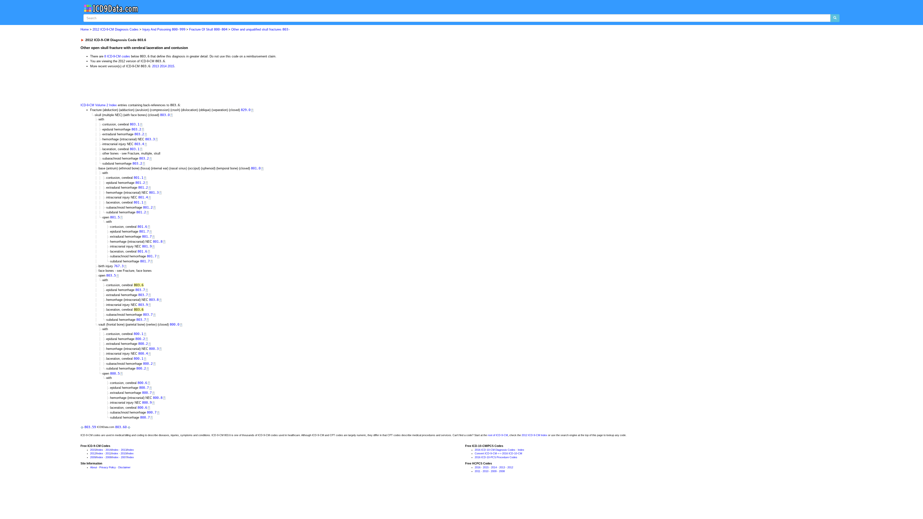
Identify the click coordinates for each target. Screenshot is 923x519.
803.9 (143, 305)
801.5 (115, 217)
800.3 (154, 349)
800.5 (115, 373)
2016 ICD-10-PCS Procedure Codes (496, 457)
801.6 (142, 227)
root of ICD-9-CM (498, 435)
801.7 (144, 231)
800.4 (143, 353)
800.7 (144, 387)
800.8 (157, 398)
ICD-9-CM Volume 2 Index (99, 105)
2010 (123, 453)
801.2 (140, 183)
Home (85, 29)
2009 (93, 457)
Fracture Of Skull (208, 29)
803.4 (139, 144)
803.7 (140, 290)
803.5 (111, 275)
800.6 (142, 383)
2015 (171, 66)
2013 (155, 66)
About (93, 467)
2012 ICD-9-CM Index (534, 435)
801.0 (256, 168)
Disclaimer (124, 467)
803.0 (165, 115)
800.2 (140, 339)
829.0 (245, 110)
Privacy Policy (107, 467)
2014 (163, 66)
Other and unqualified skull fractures (260, 29)
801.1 (138, 177)
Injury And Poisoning (163, 29)
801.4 (143, 197)
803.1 (134, 124)
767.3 (119, 266)
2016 (477, 467)
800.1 (138, 334)
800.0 (174, 324)
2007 (124, 457)
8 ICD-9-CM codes (117, 56)
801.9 (147, 246)
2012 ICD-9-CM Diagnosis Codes (115, 29)
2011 (108, 453)
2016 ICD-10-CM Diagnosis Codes (495, 449)
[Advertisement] (166, 85)
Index (100, 449)
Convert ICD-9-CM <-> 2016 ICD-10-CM (498, 453)
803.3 (150, 139)
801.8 (157, 241)
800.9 (147, 402)
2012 (93, 453)
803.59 (90, 427)
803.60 (121, 427)
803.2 (136, 129)
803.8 (154, 300)
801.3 (154, 192)
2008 (108, 457)
